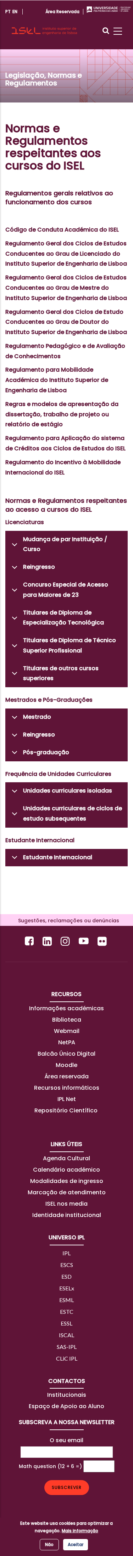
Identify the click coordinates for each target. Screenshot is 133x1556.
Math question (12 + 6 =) (50, 1466)
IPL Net (66, 1099)
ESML (66, 1299)
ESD (66, 1276)
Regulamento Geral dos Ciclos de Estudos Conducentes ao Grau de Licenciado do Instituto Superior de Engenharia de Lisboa (66, 253)
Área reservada (66, 1076)
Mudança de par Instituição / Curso (65, 544)
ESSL (66, 1323)
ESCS (66, 1264)
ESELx (66, 1288)
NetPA (66, 1042)
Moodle (66, 1065)
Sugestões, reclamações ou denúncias (66, 920)
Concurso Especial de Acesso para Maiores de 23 (65, 589)
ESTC (66, 1311)
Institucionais (66, 1395)
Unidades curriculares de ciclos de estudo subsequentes (72, 813)
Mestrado (37, 717)
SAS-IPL (67, 1346)
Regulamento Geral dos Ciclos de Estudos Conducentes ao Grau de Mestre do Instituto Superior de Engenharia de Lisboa (66, 287)
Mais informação (80, 1531)
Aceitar (75, 1544)
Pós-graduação (46, 752)
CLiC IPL (66, 1358)
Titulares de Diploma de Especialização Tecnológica (63, 617)
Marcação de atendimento (67, 1192)
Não (49, 1544)
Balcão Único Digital (66, 1054)
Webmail (66, 1031)
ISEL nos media (66, 1204)
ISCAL (66, 1335)
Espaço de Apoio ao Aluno (66, 1406)
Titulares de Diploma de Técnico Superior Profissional (69, 645)
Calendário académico (66, 1170)
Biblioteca (66, 1020)
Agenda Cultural (66, 1158)
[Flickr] (103, 941)
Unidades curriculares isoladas (67, 791)
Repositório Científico (66, 1110)
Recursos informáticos (66, 1088)
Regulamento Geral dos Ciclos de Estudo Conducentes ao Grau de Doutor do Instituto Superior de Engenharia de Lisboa (66, 322)
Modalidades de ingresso (66, 1181)
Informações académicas (66, 1008)
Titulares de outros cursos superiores (61, 673)
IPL (66, 1253)
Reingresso (39, 567)
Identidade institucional (66, 1215)
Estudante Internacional (57, 857)
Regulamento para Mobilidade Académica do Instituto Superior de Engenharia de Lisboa (56, 380)
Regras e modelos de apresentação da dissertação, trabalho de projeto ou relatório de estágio (61, 414)
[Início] (44, 24)
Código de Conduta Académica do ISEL (62, 230)
